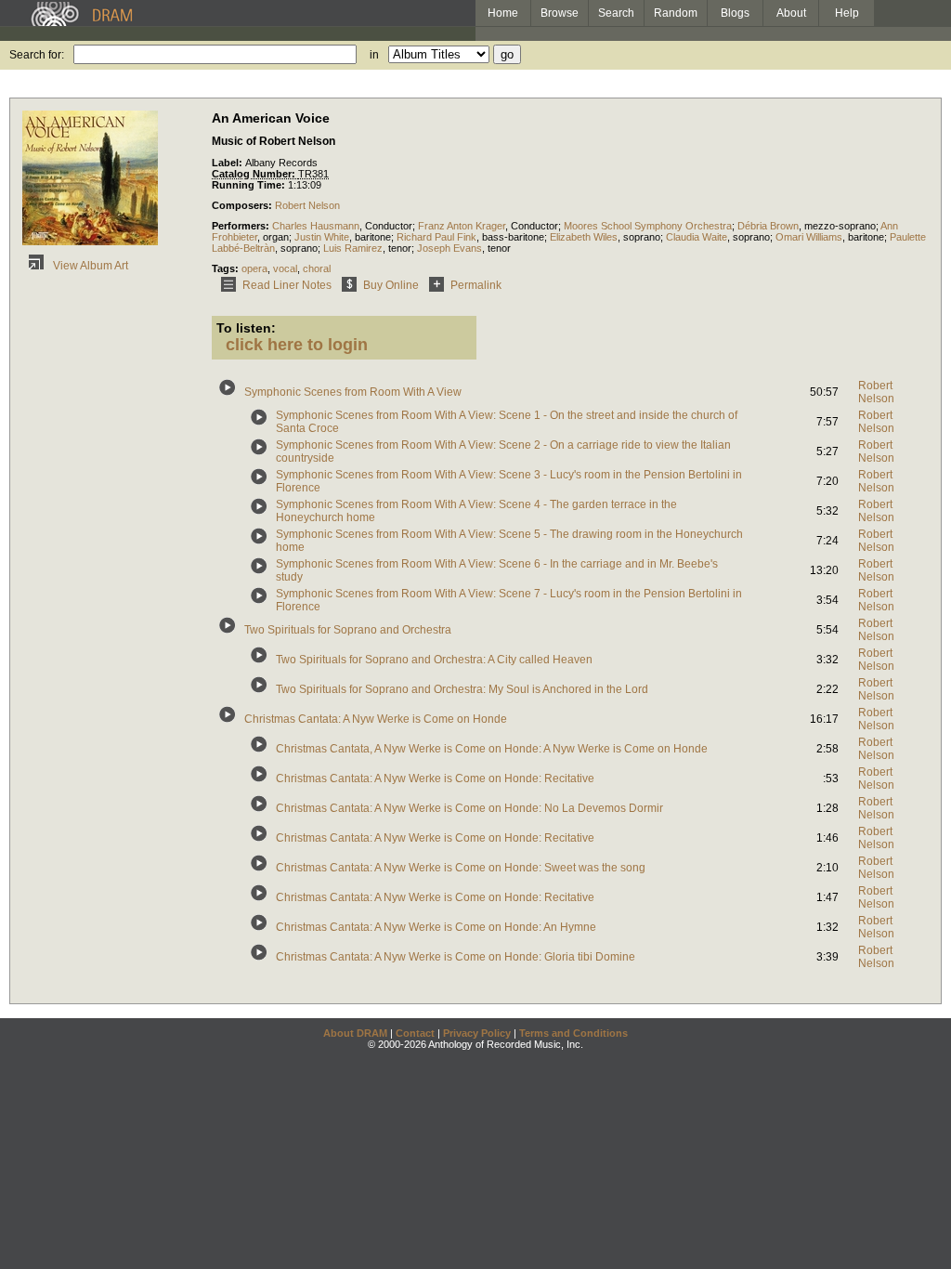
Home (503, 13)
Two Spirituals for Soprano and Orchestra (347, 629)
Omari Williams (808, 236)
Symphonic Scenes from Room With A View (353, 392)
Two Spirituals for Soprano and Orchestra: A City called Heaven (434, 659)
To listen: (246, 328)
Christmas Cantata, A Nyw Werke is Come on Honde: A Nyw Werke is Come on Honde (492, 748)
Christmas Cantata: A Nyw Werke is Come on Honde (375, 719)
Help (847, 13)
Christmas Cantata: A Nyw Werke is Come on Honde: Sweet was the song (460, 867)
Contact (415, 1033)
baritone (373, 236)
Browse (560, 13)
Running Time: (250, 184)
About (791, 13)
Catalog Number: (255, 173)
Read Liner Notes (287, 285)
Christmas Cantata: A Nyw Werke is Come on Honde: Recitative (435, 778)
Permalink (476, 285)
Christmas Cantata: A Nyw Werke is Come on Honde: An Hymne (436, 927)
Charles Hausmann (315, 225)
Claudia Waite (696, 236)
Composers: (243, 205)
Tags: (226, 268)
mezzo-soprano (840, 225)
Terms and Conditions (573, 1033)
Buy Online (391, 285)
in (374, 54)
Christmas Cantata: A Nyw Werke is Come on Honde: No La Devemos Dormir (469, 808)
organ (276, 236)
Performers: (242, 225)
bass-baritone (513, 236)
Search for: (36, 54)
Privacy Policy (477, 1033)
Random (675, 13)
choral (317, 268)
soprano (641, 236)
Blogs (735, 13)
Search (616, 13)
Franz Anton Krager (461, 225)
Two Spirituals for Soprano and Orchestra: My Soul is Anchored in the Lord (462, 689)
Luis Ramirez (353, 248)
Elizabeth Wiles (584, 236)
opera (254, 268)
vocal (285, 268)
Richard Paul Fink (436, 236)
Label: (228, 162)
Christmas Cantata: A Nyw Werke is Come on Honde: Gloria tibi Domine (455, 956)
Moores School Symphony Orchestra (648, 225)
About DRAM (355, 1033)
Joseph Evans (449, 248)
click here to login (297, 344)
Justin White (321, 236)
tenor (399, 248)
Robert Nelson (307, 205)
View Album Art (89, 265)
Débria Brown (768, 225)
